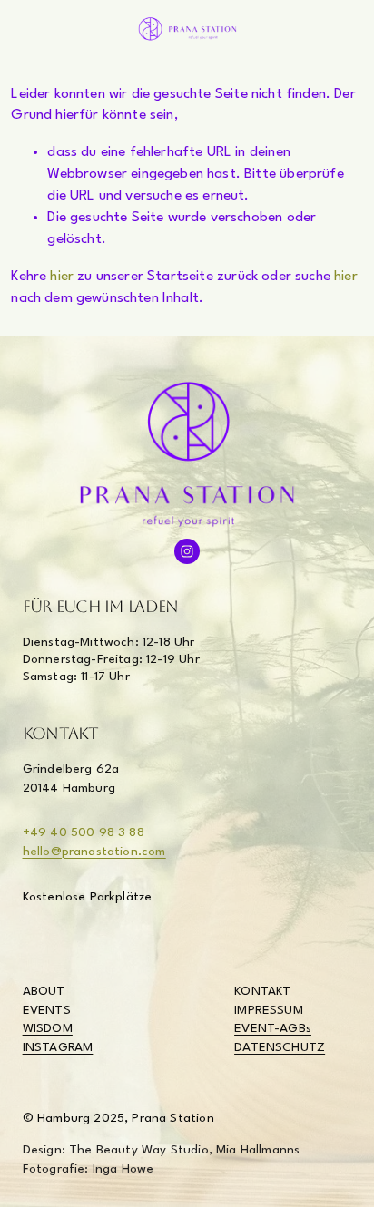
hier (62, 276)
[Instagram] (187, 551)
